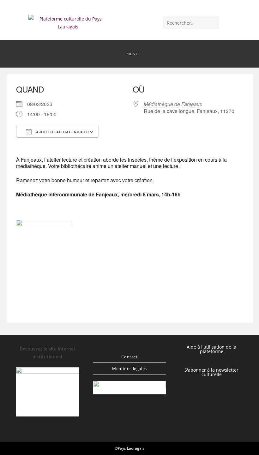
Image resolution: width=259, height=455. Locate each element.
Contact (129, 357)
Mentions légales (129, 368)
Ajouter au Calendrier (62, 131)
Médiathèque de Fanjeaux (173, 104)
